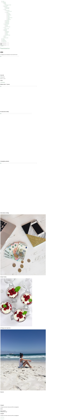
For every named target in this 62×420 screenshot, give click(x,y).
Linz (4, 36)
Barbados (7, 23)
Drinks (7, 25)
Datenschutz (4, 41)
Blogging (7, 31)
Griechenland (10, 17)
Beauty (5, 35)
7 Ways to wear (8, 4)
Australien (7, 21)
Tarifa (9, 16)
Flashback (7, 7)
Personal (5, 6)
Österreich (7, 10)
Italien (9, 18)
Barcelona (9, 14)
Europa (7, 12)
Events (7, 34)
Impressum (2, 418)
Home (3, 1)
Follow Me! (2, 417)
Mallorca (9, 19)
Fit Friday (7, 28)
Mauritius (7, 22)
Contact (3, 39)
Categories (4, 2)
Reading (7, 32)
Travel (5, 9)
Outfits (5, 3)
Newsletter (4, 40)
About (3, 38)
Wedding (5, 29)
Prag (8, 15)
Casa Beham (6, 5)
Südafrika (7, 20)
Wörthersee (10, 11)
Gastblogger (6, 37)
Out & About (8, 26)
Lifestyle (5, 30)
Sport (5, 27)
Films (7, 33)
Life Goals (7, 8)
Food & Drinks (6, 24)
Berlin (9, 13)
